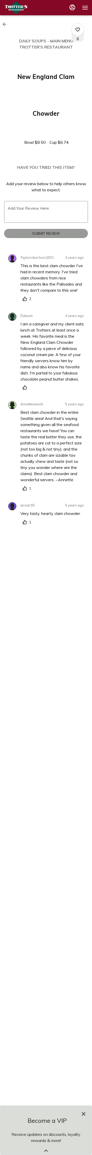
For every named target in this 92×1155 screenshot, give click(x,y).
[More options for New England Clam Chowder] (78, 29)
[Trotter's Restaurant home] (27, 7)
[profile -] (72, 7)
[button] (6, 24)
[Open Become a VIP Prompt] (46, 1151)
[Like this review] (26, 387)
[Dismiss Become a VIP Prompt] (83, 1114)
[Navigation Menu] (85, 7)
